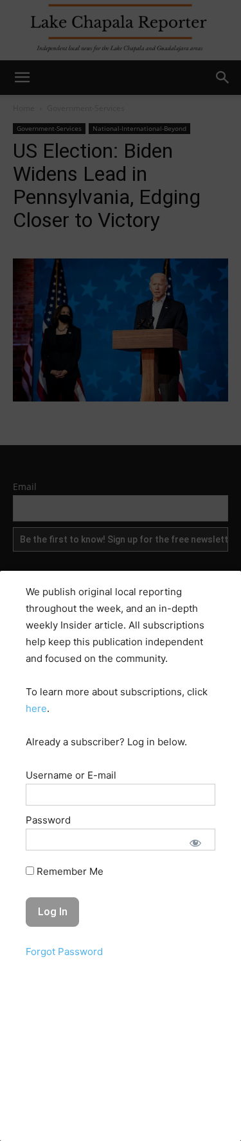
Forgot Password (64, 951)
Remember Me (68, 871)
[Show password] (195, 843)
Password (48, 820)
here (36, 708)
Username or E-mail (71, 775)
